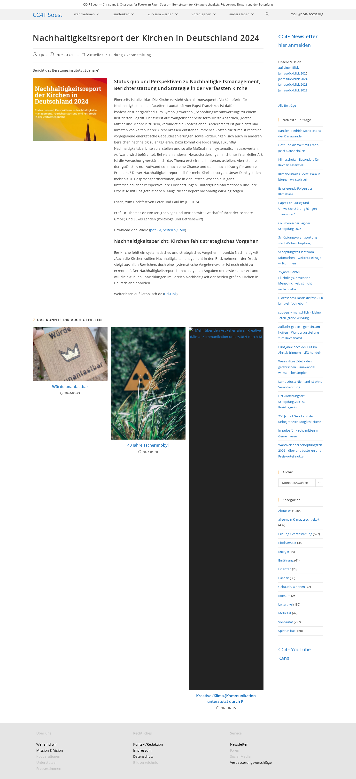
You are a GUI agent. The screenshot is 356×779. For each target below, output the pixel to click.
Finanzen (284, 569)
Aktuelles (95, 54)
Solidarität (285, 622)
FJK (42, 54)
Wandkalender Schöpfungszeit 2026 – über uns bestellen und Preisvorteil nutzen (300, 450)
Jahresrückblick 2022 (292, 90)
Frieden (283, 578)
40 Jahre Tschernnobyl (148, 445)
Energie (283, 551)
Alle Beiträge (287, 105)
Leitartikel (285, 604)
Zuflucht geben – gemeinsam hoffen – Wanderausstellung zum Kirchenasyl (299, 332)
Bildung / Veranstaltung (130, 54)
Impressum (142, 750)
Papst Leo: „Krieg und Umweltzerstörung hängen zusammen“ (297, 208)
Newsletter (239, 744)
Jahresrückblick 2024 (292, 79)
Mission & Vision (49, 750)
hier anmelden (294, 45)
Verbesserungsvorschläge (251, 762)
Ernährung (286, 560)
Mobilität (284, 613)
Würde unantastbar (70, 386)
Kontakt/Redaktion (148, 744)
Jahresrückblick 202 (292, 73)
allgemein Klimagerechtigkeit (298, 519)
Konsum (284, 595)
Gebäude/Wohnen (291, 586)
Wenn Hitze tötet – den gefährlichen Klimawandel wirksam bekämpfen (296, 367)
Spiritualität (286, 631)
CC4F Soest (47, 15)
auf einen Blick (288, 67)
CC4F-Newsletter (298, 36)
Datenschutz (143, 756)
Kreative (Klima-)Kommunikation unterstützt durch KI (226, 698)
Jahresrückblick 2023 (292, 84)
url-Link (170, 294)
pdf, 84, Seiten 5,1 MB (167, 230)
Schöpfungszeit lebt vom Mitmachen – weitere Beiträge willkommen (299, 257)
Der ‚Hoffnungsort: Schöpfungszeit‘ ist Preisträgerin (291, 401)
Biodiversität (287, 542)
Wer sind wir (46, 744)
